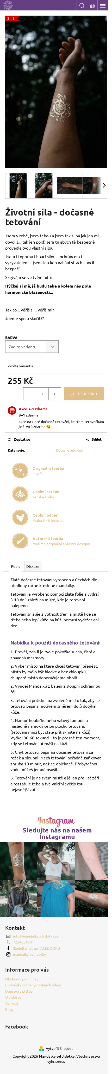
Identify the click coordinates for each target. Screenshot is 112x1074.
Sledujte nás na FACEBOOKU (36, 948)
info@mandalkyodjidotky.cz (36, 936)
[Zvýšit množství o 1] (54, 394)
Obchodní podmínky (21, 979)
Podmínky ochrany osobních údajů (33, 984)
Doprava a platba (19, 991)
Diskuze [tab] (32, 566)
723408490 (22, 942)
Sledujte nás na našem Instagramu (57, 833)
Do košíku (87, 393)
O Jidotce (13, 997)
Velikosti (12, 1003)
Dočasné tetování (69, 450)
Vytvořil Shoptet (59, 1048)
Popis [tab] (15, 566)
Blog (9, 1009)
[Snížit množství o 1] (29, 394)
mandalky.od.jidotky (29, 954)
